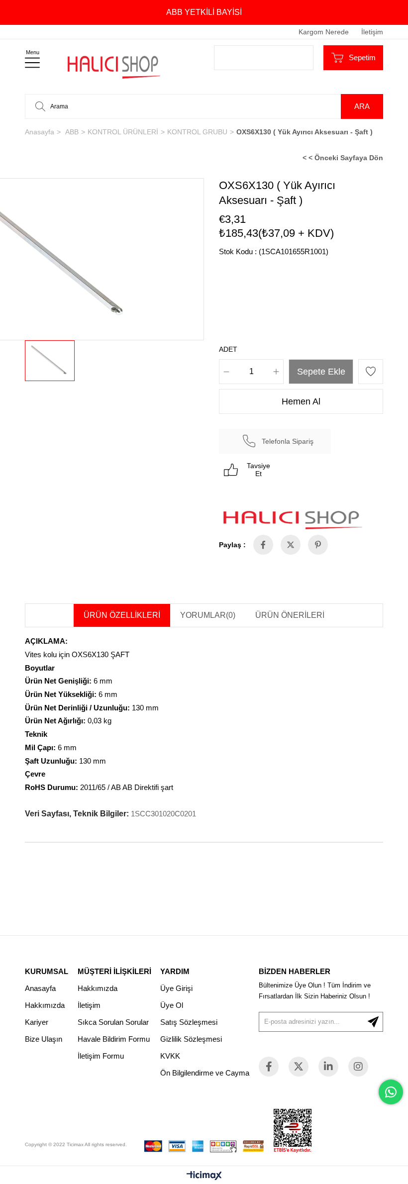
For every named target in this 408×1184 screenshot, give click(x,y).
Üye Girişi (176, 988)
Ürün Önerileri (289, 615)
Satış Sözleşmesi (188, 1022)
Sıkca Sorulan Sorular (113, 1022)
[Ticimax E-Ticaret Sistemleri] (204, 1176)
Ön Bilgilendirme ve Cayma (204, 1073)
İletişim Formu (101, 1056)
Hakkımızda (45, 1005)
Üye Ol (171, 1005)
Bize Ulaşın (43, 1039)
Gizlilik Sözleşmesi (191, 1039)
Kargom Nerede (324, 32)
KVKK (170, 1056)
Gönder (373, 1022)
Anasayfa (40, 988)
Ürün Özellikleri (122, 615)
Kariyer (36, 1022)
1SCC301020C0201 (163, 813)
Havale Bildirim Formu (114, 1039)
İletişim (372, 32)
